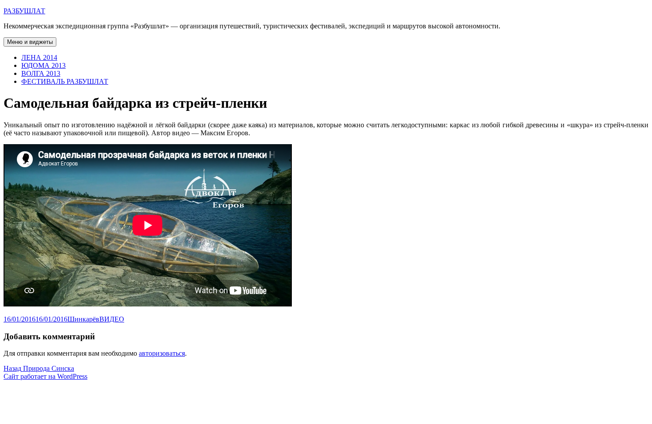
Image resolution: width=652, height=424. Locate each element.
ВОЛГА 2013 (40, 73)
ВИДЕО (111, 319)
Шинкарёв (83, 319)
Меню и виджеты (30, 42)
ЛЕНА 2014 (39, 57)
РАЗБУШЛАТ (24, 11)
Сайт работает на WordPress (45, 376)
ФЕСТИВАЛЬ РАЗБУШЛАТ (64, 81)
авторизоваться (162, 353)
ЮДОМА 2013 (43, 65)
